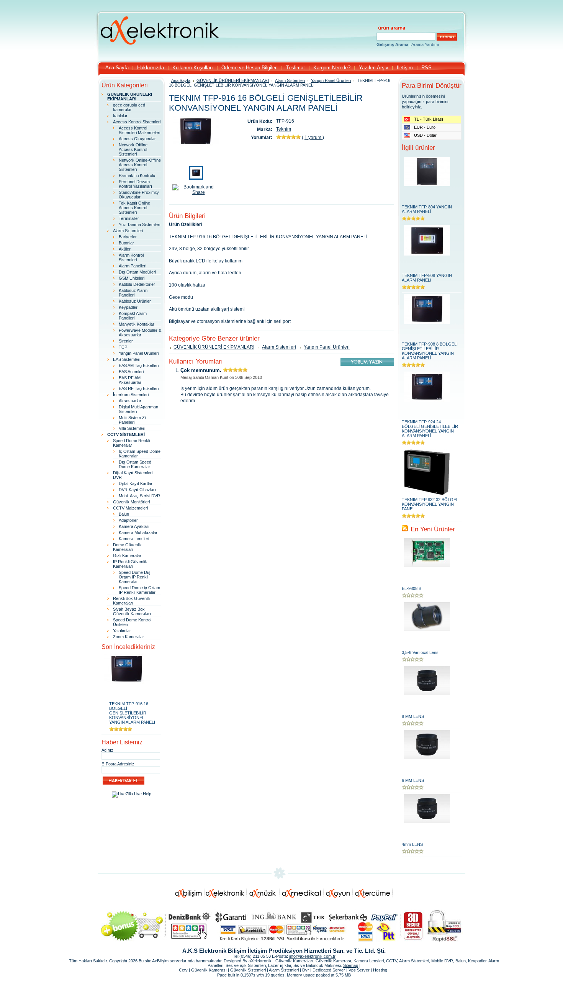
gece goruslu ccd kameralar (129, 107)
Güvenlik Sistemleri (248, 970)
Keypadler (128, 307)
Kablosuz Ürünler (135, 301)
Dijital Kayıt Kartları (136, 483)
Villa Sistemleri (132, 428)
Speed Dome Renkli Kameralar (131, 442)
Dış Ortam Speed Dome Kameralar (135, 464)
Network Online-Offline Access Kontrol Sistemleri (140, 165)
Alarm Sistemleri (128, 230)
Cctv (183, 970)
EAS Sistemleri (126, 359)
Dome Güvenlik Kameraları (127, 547)
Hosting (380, 970)
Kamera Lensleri (134, 538)
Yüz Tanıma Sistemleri (139, 224)
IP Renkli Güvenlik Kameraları (130, 564)
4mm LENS (412, 844)
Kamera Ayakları (134, 526)
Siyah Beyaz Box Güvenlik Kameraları (132, 611)
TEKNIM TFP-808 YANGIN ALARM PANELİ (427, 277)
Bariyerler (128, 236)
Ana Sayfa (180, 80)
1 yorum (313, 137)
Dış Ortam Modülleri (137, 272)
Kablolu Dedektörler (137, 284)
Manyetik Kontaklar (136, 324)
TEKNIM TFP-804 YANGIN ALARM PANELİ (427, 209)
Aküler (125, 249)
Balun (124, 514)
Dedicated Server (329, 970)
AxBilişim (160, 961)
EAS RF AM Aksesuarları (130, 380)
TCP (123, 347)
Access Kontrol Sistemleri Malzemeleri (139, 130)
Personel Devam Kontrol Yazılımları (135, 183)
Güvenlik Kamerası (209, 970)
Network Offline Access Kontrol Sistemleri (133, 149)
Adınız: (108, 750)
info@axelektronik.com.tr (312, 956)
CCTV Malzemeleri (130, 508)
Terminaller (129, 218)
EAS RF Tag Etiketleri (139, 388)
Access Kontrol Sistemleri (136, 122)
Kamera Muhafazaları (139, 532)
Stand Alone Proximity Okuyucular (139, 194)
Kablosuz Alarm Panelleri (133, 292)
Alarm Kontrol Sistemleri (131, 257)
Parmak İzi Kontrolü (137, 175)
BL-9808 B (411, 588)
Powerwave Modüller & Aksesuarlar (140, 332)
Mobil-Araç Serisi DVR (139, 495)
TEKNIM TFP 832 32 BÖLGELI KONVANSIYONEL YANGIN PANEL (431, 504)
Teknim (283, 129)
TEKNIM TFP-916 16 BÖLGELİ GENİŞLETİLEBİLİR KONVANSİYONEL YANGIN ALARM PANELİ (132, 712)
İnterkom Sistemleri (131, 394)
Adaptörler (128, 520)
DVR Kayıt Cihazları (137, 489)
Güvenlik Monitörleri (131, 502)
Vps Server (359, 970)
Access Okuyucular (137, 138)
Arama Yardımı (425, 44)
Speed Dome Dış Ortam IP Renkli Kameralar (135, 577)
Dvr (305, 970)
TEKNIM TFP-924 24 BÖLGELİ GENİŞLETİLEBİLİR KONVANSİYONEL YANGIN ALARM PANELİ (430, 428)
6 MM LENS (413, 780)
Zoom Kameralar (128, 636)
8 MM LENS (413, 716)
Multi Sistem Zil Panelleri (132, 419)
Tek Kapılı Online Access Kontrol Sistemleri (134, 208)
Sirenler (126, 341)
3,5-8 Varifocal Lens (420, 652)
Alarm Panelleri (132, 266)
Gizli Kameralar (127, 555)
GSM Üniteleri (131, 278)
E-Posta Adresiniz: (118, 764)
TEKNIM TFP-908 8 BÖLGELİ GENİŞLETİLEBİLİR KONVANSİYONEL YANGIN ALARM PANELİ (430, 351)
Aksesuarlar (130, 400)
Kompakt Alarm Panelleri (133, 315)
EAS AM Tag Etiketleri (139, 365)
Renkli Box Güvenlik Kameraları (132, 600)
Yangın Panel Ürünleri (139, 353)
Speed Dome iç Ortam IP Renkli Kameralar (139, 590)
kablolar (120, 115)
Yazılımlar (122, 630)
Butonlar (126, 243)
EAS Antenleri (131, 371)
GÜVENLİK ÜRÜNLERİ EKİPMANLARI (232, 80)
